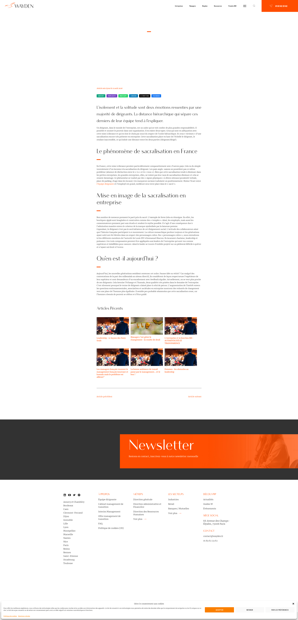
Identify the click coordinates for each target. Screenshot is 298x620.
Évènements (209, 508)
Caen (65, 509)
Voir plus (138, 519)
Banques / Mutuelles (178, 508)
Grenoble (68, 520)
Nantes (67, 538)
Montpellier (69, 530)
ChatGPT (101, 96)
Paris (66, 545)
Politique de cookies (10, 616)
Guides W (208, 504)
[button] (293, 604)
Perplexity (112, 96)
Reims (66, 548)
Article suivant (194, 396)
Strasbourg (69, 559)
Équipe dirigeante (107, 499)
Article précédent (104, 396)
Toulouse (68, 563)
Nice (65, 541)
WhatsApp (123, 96)
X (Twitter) (145, 96)
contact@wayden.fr (213, 536)
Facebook (156, 96)
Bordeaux (68, 505)
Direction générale (142, 499)
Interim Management (109, 511)
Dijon (66, 516)
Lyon (65, 527)
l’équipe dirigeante (105, 184)
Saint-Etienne (70, 556)
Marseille (68, 534)
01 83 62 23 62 (281, 6)
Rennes (67, 552)
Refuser (250, 610)
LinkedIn (133, 96)
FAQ (100, 523)
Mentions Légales (24, 616)
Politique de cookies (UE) (111, 528)
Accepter (219, 610)
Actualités (208, 499)
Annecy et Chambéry (73, 502)
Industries (173, 499)
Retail (171, 504)
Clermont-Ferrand (73, 512)
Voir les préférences (280, 610)
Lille (65, 523)
